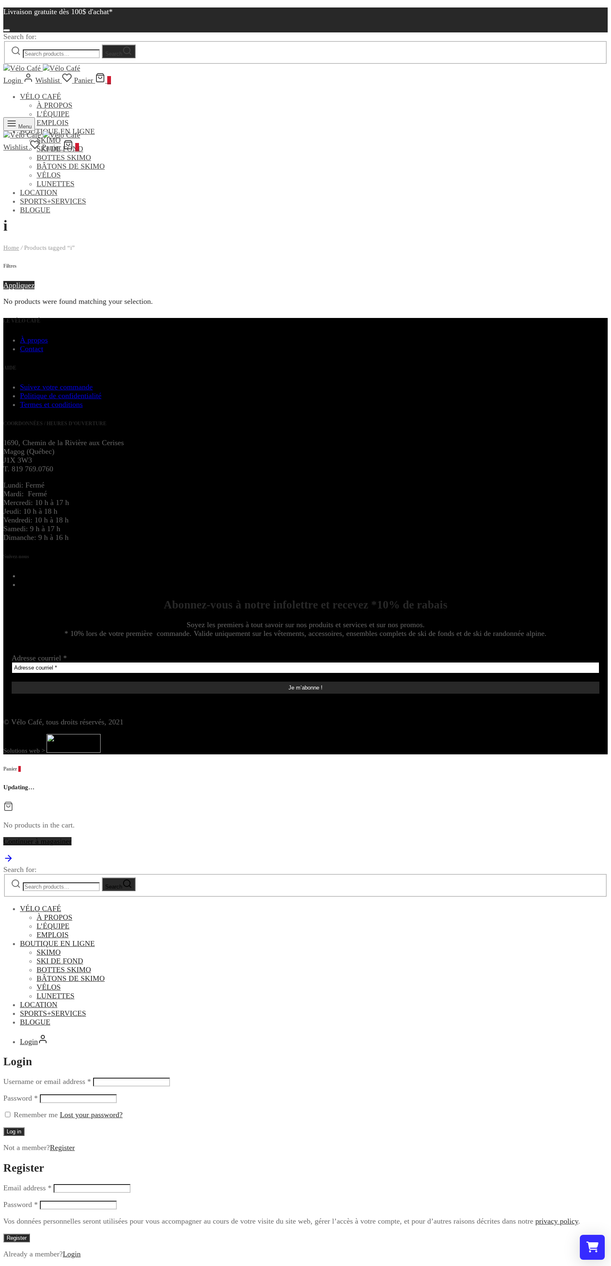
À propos (34, 340)
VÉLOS (49, 175)
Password (20, 1098)
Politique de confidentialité (60, 396)
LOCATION (38, 192)
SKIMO (49, 952)
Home (11, 247)
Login (72, 1254)
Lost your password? (91, 1115)
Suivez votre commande (56, 387)
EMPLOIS (53, 122)
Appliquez (18, 285)
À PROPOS (54, 105)
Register (62, 1147)
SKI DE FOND (60, 961)
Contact (31, 349)
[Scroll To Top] (8, 861)
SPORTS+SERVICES (53, 201)
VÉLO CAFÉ (40, 96)
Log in (14, 1131)
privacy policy (556, 1221)
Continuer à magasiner (37, 841)
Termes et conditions (51, 404)
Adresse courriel (39, 658)
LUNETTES (55, 184)
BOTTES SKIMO (64, 157)
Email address (27, 1188)
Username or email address (47, 1081)
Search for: (20, 36)
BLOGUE (35, 210)
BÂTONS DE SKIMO (71, 166)
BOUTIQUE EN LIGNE (57, 943)
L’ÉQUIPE (53, 114)
